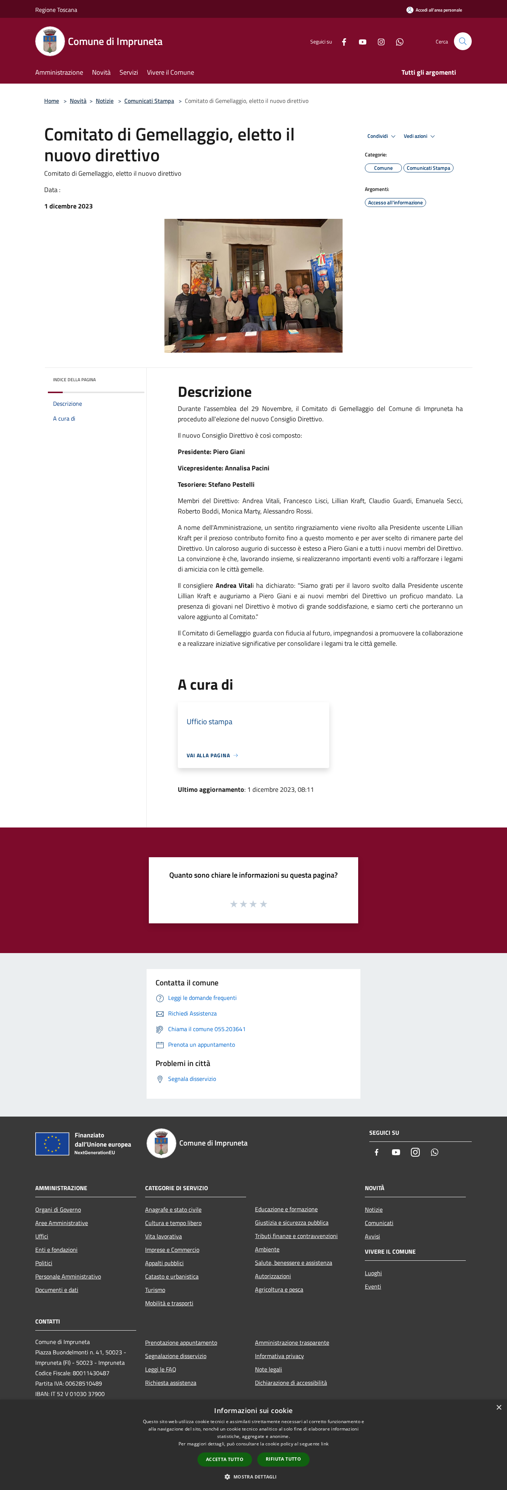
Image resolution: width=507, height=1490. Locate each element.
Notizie (105, 100)
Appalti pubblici (164, 1263)
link (324, 1444)
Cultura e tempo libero (173, 1222)
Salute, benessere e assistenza (293, 1262)
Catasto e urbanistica (172, 1276)
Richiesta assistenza (170, 1382)
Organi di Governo (58, 1209)
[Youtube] (359, 41)
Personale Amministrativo (68, 1276)
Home (51, 100)
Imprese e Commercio (172, 1249)
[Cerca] (463, 41)
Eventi (373, 1286)
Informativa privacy (279, 1355)
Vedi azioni (416, 136)
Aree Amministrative (61, 1222)
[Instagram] (378, 41)
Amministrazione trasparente (292, 1342)
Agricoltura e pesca (279, 1289)
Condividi (378, 136)
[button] (253, 1476)
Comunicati (379, 1222)
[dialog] (253, 1445)
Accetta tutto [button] (224, 1459)
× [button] (498, 1407)
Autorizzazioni (273, 1276)
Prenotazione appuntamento (181, 1342)
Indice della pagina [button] (74, 379)
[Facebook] (341, 41)
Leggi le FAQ (160, 1369)
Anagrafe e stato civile (173, 1209)
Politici (43, 1263)
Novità (78, 100)
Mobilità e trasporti (169, 1303)
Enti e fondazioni (56, 1249)
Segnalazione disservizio (175, 1355)
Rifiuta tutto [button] (283, 1459)
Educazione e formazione (286, 1209)
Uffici (41, 1236)
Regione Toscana (56, 9)
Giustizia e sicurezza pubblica (291, 1222)
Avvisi (372, 1236)
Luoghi (373, 1273)
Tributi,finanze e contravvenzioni (296, 1235)
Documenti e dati (56, 1289)
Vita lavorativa (163, 1236)
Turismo (155, 1289)
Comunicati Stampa (149, 100)
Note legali (268, 1369)
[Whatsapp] (396, 41)
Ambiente (267, 1249)
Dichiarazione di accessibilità (291, 1382)
